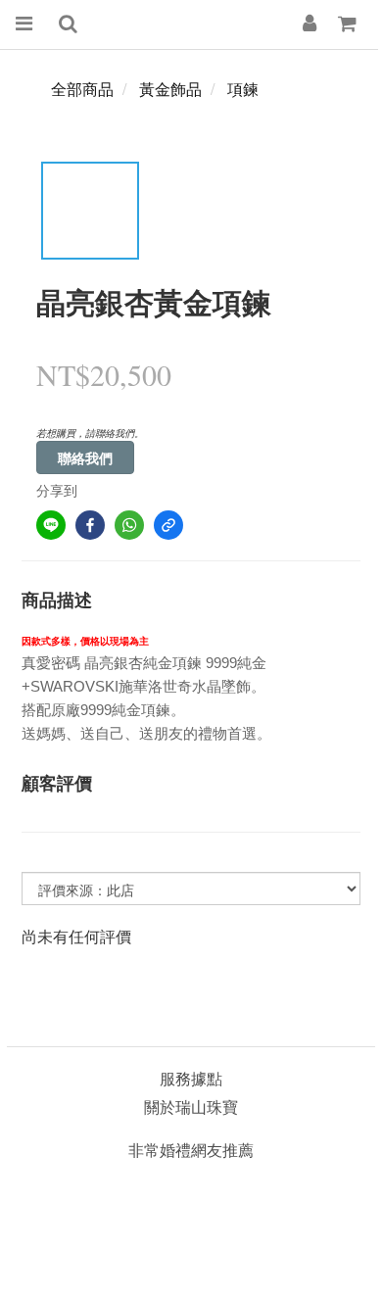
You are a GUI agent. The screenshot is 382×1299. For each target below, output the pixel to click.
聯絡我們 (85, 457)
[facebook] (90, 525)
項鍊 (243, 88)
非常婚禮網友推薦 (191, 1149)
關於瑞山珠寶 (191, 1106)
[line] (51, 525)
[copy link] (168, 525)
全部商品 (82, 88)
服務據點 (191, 1078)
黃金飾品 (170, 88)
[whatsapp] (129, 525)
